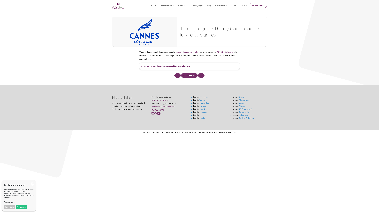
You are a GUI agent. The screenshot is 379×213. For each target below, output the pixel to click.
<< (177, 75)
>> (201, 75)
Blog (209, 5)
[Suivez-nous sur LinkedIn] (153, 113)
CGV (199, 132)
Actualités (146, 132)
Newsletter (170, 132)
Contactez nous (160, 100)
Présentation (167, 5)
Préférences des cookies (227, 132)
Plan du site (179, 132)
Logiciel (200, 97)
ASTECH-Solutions (225, 52)
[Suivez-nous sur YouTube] (155, 113)
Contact (234, 5)
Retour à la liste (189, 75)
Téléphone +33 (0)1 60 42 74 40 (164, 104)
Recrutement (221, 5)
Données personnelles (210, 132)
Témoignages (197, 5)
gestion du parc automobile (187, 52)
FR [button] (245, 5)
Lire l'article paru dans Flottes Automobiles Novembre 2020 (166, 66)
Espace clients (258, 5)
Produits (182, 5)
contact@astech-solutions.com (163, 106)
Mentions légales (190, 132)
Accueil (154, 5)
